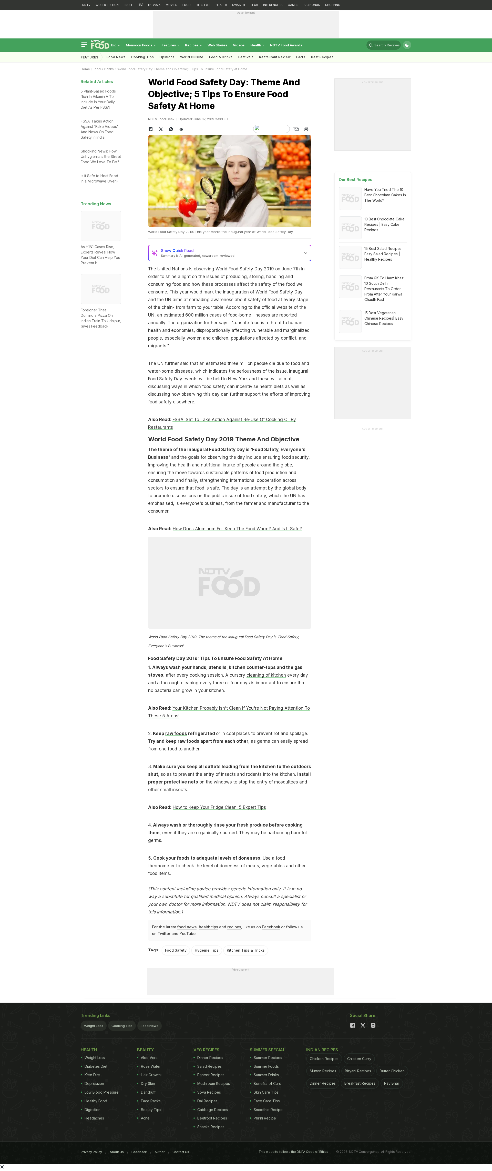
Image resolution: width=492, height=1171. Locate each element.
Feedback (139, 1152)
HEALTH (221, 5)
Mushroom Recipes (213, 1083)
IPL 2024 (154, 5)
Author (160, 1152)
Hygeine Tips (207, 950)
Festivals (245, 57)
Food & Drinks (221, 57)
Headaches (94, 1118)
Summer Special (267, 1049)
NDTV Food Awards (286, 45)
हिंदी (141, 5)
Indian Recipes (322, 1049)
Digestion (92, 1109)
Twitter (164, 933)
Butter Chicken (392, 1071)
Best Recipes (322, 57)
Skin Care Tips (266, 1092)
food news (187, 926)
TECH (254, 5)
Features (169, 45)
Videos (239, 45)
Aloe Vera (149, 1057)
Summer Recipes (268, 1057)
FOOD (186, 5)
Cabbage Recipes (212, 1109)
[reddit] (181, 129)
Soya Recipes (209, 1092)
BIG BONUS (312, 5)
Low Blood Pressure (102, 1092)
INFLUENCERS (273, 5)
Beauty (145, 1049)
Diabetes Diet (96, 1066)
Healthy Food (96, 1101)
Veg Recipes (206, 1049)
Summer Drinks (266, 1075)
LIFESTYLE (203, 5)
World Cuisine (191, 57)
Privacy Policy (91, 1152)
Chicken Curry (359, 1058)
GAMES (293, 5)
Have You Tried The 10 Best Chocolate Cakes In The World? (385, 194)
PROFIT (129, 5)
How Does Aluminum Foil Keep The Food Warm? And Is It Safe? (237, 528)
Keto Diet (92, 1075)
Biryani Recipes (358, 1071)
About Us (117, 1152)
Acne (145, 1118)
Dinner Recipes (210, 1057)
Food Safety (176, 950)
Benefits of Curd (267, 1083)
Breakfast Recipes (359, 1083)
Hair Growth (151, 1075)
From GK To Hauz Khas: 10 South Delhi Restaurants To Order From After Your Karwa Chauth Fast (384, 289)
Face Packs (151, 1101)
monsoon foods (139, 45)
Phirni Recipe (265, 1118)
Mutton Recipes (323, 1071)
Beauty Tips (151, 1109)
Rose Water (151, 1066)
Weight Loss (93, 1026)
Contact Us (180, 1152)
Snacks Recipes (210, 1127)
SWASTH (238, 5)
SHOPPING (332, 5)
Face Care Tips (267, 1101)
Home (85, 69)
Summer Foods (266, 1066)
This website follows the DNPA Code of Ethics (293, 1152)
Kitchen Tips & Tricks (246, 950)
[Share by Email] (296, 129)
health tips (208, 926)
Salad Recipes (209, 1066)
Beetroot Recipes (212, 1118)
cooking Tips (142, 57)
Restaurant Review (275, 57)
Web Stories (217, 45)
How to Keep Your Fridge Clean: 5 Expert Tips (219, 807)
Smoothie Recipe (268, 1109)
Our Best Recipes (355, 179)
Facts (300, 57)
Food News (116, 57)
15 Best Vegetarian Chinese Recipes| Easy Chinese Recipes (383, 318)
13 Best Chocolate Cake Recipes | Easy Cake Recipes (384, 224)
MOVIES (171, 5)
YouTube (188, 933)
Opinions (167, 57)
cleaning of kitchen (266, 675)
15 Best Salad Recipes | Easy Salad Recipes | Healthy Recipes (384, 253)
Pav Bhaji (391, 1083)
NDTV (86, 5)
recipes (234, 926)
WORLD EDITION (107, 5)
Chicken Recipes (324, 1058)
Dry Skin (148, 1083)
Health (256, 45)
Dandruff (148, 1092)
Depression (94, 1083)
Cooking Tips (121, 1026)
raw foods (176, 733)
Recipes (192, 45)
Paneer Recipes (210, 1075)
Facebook (271, 926)
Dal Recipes (207, 1101)
